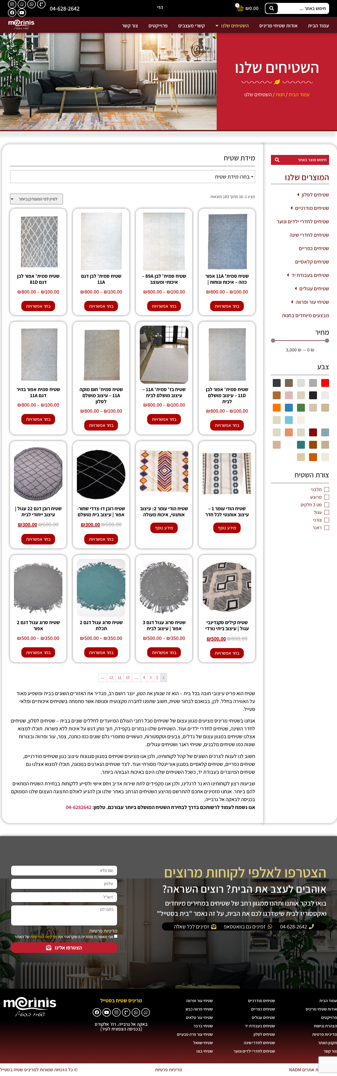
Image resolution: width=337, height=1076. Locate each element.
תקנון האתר (327, 1042)
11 (119, 677)
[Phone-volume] (41, 4)
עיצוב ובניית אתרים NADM (313, 1070)
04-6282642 (78, 807)
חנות (280, 94)
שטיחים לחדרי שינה (309, 234)
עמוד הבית (318, 25)
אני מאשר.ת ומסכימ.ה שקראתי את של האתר (63, 936)
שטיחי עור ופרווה (312, 302)
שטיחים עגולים (314, 288)
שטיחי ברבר (203, 1026)
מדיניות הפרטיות (43, 936)
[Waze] (22, 4)
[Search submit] (271, 8)
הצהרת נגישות (325, 1026)
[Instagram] (12, 4)
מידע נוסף (227, 528)
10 (128, 677)
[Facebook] (12, 12)
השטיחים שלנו (235, 25)
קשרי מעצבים (191, 25)
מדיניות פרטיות (103, 930)
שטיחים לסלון (315, 194)
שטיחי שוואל (203, 1042)
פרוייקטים (158, 25)
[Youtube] (22, 12)
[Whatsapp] (31, 4)
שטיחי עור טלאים (199, 1017)
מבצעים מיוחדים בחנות (305, 315)
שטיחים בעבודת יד (310, 275)
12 (111, 677)
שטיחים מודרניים (312, 208)
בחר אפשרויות (227, 306)
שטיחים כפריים (314, 248)
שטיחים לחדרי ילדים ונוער (303, 221)
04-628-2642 (65, 8)
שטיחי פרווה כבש (199, 1009)
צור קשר (130, 25)
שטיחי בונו (204, 1051)
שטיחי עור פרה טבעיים (195, 1034)
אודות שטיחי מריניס (278, 25)
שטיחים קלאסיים (312, 261)
